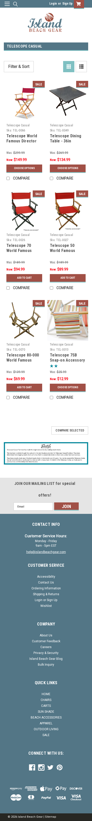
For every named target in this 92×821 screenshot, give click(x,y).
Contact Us (46, 582)
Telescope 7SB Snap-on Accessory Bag (67, 360)
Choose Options (24, 168)
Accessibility (46, 576)
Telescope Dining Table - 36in (65, 138)
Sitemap (50, 816)
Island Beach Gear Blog (46, 659)
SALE (46, 735)
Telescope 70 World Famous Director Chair (19, 250)
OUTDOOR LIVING (46, 729)
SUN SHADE (46, 711)
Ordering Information (46, 588)
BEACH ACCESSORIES (46, 717)
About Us (46, 635)
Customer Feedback (46, 641)
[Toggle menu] (7, 7)
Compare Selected (69, 430)
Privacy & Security (46, 653)
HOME (46, 694)
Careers (46, 647)
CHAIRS (46, 700)
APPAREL (46, 723)
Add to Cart (24, 277)
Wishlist (46, 606)
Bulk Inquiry (46, 664)
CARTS (46, 706)
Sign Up (67, 3)
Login (53, 3)
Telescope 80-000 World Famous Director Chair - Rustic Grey (22, 362)
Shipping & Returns (46, 594)
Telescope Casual (18, 125)
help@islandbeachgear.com (46, 552)
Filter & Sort (18, 66)
